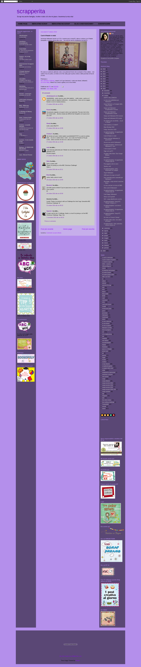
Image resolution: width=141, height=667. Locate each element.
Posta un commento (50, 221)
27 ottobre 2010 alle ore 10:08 (55, 128)
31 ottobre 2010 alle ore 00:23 (55, 205)
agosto (106, 230)
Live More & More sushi (25, 59)
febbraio (106, 245)
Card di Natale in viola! (110, 136)
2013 (104, 81)
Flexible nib (22, 113)
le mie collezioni (106, 321)
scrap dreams (106, 364)
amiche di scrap (106, 285)
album (104, 281)
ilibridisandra (23, 35)
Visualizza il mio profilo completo (110, 58)
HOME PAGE (22, 24)
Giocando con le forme (25, 67)
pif (103, 353)
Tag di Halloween (108, 172)
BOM (103, 296)
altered (104, 283)
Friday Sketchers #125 (110, 129)
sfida (55, 88)
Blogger (78, 660)
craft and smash (106, 304)
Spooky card (107, 166)
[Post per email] (62, 86)
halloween (105, 315)
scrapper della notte (107, 368)
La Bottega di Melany (25, 111)
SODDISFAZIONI (104, 24)
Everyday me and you (25, 95)
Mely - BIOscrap (24, 105)
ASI (103, 287)
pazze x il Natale (107, 349)
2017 (104, 71)
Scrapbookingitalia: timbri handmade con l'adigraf (111, 169)
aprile (106, 240)
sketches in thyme (107, 374)
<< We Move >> (23, 135)
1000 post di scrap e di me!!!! (112, 175)
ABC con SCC (106, 276)
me (103, 336)
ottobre (106, 95)
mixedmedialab (106, 342)
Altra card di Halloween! (110, 188)
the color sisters (106, 400)
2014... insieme (106, 264)
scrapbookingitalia (107, 366)
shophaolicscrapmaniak (108, 372)
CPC (103, 302)
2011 (104, 86)
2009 (104, 251)
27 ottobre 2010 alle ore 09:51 (55, 104)
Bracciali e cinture (24, 150)
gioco (103, 311)
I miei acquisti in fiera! (110, 148)
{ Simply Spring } (24, 71)
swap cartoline (106, 391)
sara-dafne (22, 79)
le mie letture (105, 323)
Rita (112, 33)
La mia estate (22, 37)
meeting (104, 338)
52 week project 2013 (108, 274)
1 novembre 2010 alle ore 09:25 (55, 217)
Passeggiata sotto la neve (111, 164)
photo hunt (105, 351)
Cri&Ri (104, 306)
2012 (104, 83)
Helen (48, 161)
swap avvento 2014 (107, 385)
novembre (107, 93)
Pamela (49, 109)
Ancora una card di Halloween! (112, 142)
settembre (107, 228)
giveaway (104, 313)
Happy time (22, 101)
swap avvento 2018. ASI (109, 389)
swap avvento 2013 (107, 383)
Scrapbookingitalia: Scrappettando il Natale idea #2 (113, 191)
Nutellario (104, 347)
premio (104, 355)
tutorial (104, 406)
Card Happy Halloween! (110, 194)
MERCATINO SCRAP (39, 24)
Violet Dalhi (22, 49)
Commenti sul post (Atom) (54, 233)
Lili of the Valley (45, 82)
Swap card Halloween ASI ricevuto (113, 116)
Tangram (104, 395)
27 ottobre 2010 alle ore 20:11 (55, 169)
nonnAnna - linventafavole (23, 42)
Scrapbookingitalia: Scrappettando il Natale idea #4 (113, 132)
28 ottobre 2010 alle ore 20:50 (55, 193)
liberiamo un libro (107, 327)
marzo (106, 243)
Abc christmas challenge (47, 80)
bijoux (104, 291)
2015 (104, 76)
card (48, 88)
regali (103, 357)
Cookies (21, 143)
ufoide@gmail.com (52, 96)
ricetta (104, 359)
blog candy (105, 293)
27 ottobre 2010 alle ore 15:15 (55, 155)
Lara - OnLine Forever (25, 155)
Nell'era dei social (24, 107)
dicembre (107, 90)
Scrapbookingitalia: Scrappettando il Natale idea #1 (113, 210)
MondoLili (50, 185)
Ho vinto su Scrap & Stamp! (111, 217)
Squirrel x (49, 211)
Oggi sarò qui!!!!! (108, 151)
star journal (105, 376)
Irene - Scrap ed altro (25, 117)
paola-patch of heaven (25, 99)
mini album (105, 340)
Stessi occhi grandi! (109, 196)
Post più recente (47, 229)
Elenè (48, 175)
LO (103, 332)
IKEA (103, 319)
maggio (106, 238)
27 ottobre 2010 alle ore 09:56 (55, 118)
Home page (67, 229)
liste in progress (106, 330)
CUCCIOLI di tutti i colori (25, 44)
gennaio (106, 248)
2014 (104, 79)
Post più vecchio (88, 229)
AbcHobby (22, 86)
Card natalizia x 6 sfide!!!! (111, 124)
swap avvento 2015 (107, 387)
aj (102, 279)
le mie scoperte (106, 325)
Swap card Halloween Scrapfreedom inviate (110, 112)
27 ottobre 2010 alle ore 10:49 (55, 142)
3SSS (104, 268)
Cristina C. (50, 133)
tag (103, 393)
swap (103, 379)
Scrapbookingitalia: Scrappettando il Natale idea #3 (113, 160)
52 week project (106, 272)
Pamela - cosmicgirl (25, 93)
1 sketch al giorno (107, 262)
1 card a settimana (107, 257)
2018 (104, 69)
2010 (104, 88)
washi (103, 408)
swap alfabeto (106, 381)
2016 (104, 74)
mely (48, 147)
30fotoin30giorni (106, 266)
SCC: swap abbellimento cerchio (113, 199)
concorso (104, 300)
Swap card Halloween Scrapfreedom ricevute (111, 108)
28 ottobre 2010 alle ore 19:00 (55, 179)
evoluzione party (106, 308)
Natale (51, 88)
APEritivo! (106, 157)
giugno (106, 235)
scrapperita (31, 11)
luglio (106, 233)
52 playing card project (108, 270)
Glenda (49, 123)
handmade (105, 317)
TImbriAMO (105, 404)
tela (103, 398)
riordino (104, 362)
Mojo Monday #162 (109, 127)
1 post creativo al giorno (109, 259)
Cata (20, 134)
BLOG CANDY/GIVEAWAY (83, 24)
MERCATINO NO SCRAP (61, 24)
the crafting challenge (108, 402)
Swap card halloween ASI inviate (113, 118)
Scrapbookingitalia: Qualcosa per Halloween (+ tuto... (113, 145)
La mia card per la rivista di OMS (113, 185)
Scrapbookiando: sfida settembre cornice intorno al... (113, 224)
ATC (103, 289)
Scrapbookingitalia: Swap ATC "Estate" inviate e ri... (112, 202)
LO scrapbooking (107, 334)
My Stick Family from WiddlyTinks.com (71, 656)
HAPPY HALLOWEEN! (110, 97)
